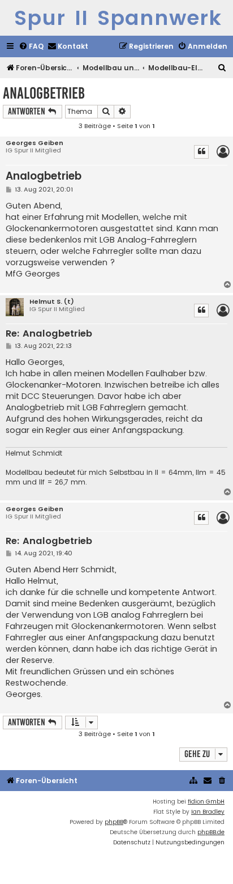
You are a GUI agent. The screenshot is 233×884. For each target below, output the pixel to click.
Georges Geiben (34, 143)
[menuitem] (31, 46)
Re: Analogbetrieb (49, 334)
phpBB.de (211, 832)
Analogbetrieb (44, 93)
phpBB (114, 822)
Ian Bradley (208, 812)
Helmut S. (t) (51, 301)
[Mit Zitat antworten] (201, 152)
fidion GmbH (206, 801)
